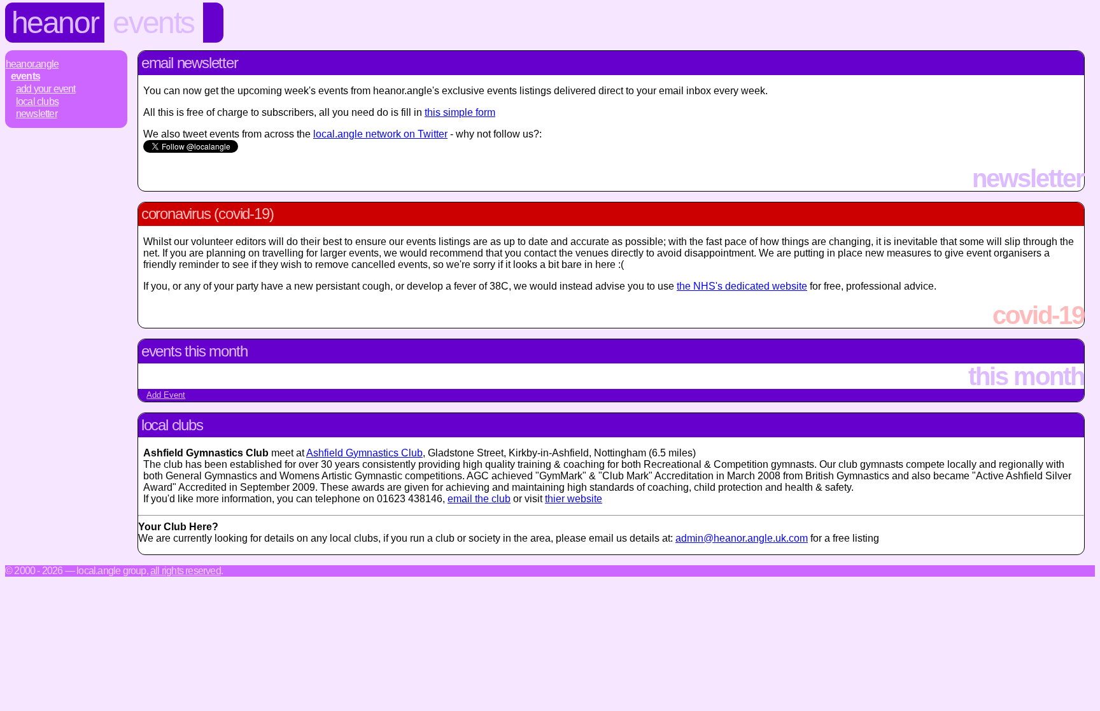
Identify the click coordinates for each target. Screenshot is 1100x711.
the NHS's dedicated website (742, 286)
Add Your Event (46, 88)
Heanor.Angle (32, 64)
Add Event (165, 395)
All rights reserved (185, 570)
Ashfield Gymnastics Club (364, 452)
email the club (479, 498)
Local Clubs (37, 101)
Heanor (55, 22)
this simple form (460, 112)
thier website (573, 498)
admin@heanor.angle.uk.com (741, 538)
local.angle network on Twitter (380, 134)
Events (153, 22)
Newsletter (36, 113)
